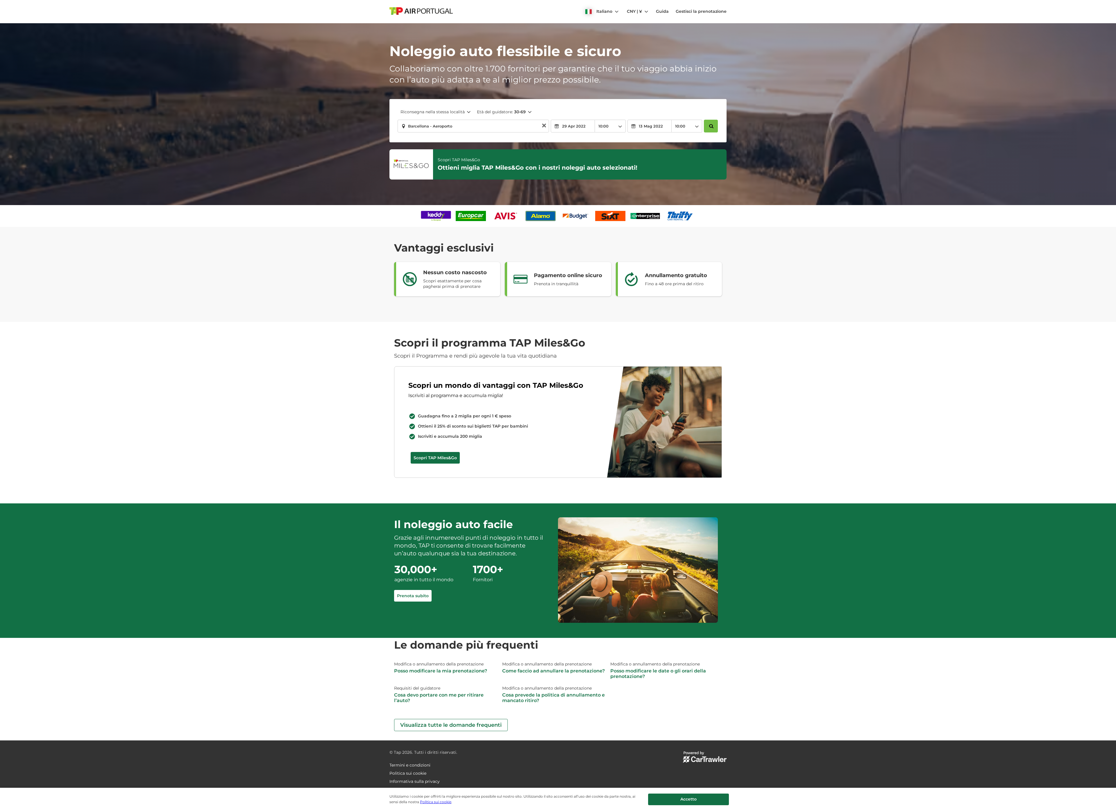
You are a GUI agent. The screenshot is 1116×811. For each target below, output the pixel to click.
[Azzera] (544, 126)
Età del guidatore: (501, 111)
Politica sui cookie (435, 802)
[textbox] (473, 126)
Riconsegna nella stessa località (432, 111)
